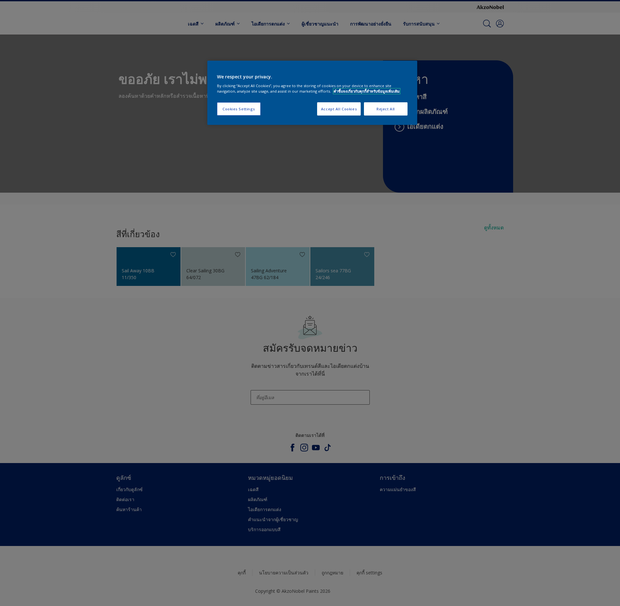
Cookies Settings (238, 108)
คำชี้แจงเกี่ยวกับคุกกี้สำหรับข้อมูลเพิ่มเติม (367, 91)
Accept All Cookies (339, 108)
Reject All (386, 108)
